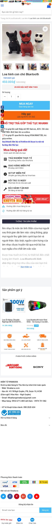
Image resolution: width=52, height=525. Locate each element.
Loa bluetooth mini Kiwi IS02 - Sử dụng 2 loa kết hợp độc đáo (37, 321)
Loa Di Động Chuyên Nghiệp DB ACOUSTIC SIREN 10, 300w (11, 321)
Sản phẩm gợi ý (12, 290)
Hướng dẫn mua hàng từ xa (18, 206)
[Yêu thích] (45, 29)
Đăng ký (45, 510)
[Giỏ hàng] (48, 7)
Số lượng (6, 92)
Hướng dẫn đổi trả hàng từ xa (19, 211)
